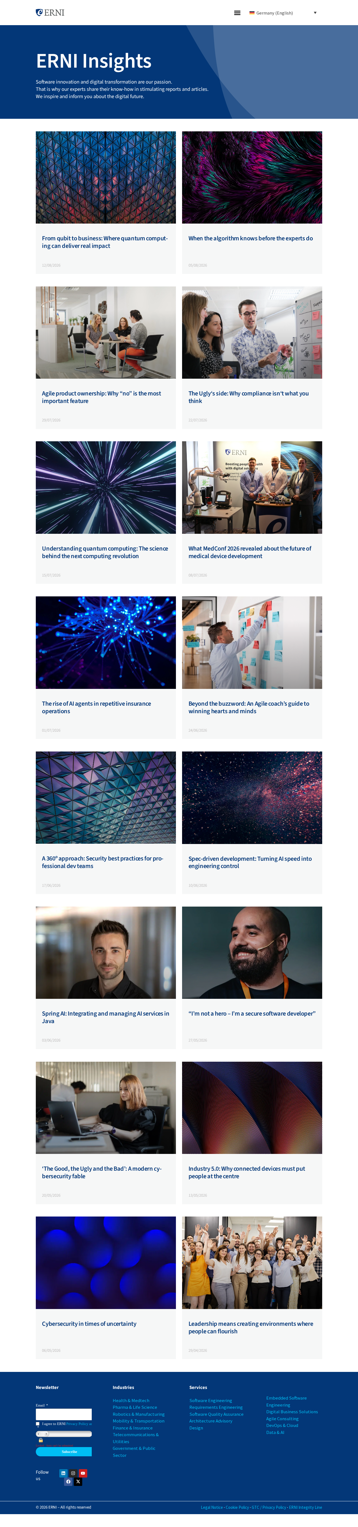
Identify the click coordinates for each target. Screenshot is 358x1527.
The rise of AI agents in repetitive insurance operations (96, 707)
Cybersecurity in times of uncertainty (89, 1323)
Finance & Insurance (133, 1428)
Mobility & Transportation (138, 1421)
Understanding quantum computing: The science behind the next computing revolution (105, 552)
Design (196, 1428)
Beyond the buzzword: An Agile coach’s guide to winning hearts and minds (249, 707)
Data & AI (275, 1432)
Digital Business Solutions (292, 1412)
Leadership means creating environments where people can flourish (251, 1327)
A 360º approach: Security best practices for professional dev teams (102, 862)
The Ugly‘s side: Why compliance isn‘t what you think (249, 397)
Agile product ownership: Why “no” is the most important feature (101, 397)
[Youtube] (83, 1473)
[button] (237, 12)
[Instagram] (73, 1473)
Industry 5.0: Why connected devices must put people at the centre (247, 1172)
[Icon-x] (78, 1482)
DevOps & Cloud (282, 1425)
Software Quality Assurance (216, 1414)
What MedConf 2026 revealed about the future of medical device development (250, 552)
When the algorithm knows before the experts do (251, 238)
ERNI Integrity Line (305, 1507)
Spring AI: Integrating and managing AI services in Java (105, 1017)
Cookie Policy (237, 1507)
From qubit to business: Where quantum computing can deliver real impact (105, 242)
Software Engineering (210, 1400)
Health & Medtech (131, 1400)
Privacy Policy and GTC (84, 1424)
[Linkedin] (63, 1473)
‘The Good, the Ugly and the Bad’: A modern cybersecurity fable (101, 1172)
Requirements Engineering (216, 1407)
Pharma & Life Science (135, 1407)
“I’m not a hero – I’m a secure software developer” (252, 1013)
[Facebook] (68, 1482)
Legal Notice (212, 1507)
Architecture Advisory (210, 1421)
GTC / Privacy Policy (269, 1507)
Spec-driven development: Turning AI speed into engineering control (250, 862)
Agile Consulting (282, 1418)
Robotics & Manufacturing (139, 1414)
